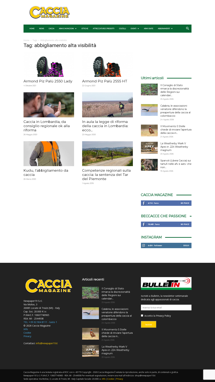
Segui (186, 245)
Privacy (27, 336)
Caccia (51, 28)
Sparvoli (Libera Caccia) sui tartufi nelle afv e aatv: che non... (175, 164)
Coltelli (122, 28)
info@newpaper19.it (47, 343)
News (41, 28)
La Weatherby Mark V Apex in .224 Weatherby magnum (174, 147)
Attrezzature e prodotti (103, 28)
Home (31, 28)
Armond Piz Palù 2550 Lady (48, 81)
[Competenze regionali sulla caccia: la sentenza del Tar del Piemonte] (107, 153)
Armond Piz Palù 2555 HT (104, 81)
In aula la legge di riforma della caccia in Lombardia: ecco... (105, 126)
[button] (187, 28)
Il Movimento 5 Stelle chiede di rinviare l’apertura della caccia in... (175, 130)
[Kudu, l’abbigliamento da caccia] (49, 153)
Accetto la (149, 315)
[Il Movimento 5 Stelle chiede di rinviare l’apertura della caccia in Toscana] (149, 130)
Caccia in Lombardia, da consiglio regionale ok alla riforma (47, 126)
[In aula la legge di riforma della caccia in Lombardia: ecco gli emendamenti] (107, 104)
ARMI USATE (148, 28)
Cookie (27, 332)
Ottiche (84, 28)
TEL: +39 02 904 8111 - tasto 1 (40, 322)
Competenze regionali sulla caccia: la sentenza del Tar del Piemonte (106, 174)
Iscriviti (148, 324)
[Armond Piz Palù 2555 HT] (107, 64)
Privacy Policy (163, 315)
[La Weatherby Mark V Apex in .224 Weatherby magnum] (149, 148)
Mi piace (185, 203)
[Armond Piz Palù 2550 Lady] (49, 64)
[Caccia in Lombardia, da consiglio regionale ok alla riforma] (49, 104)
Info (26, 329)
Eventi (133, 28)
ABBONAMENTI (164, 28)
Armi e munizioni (66, 28)
